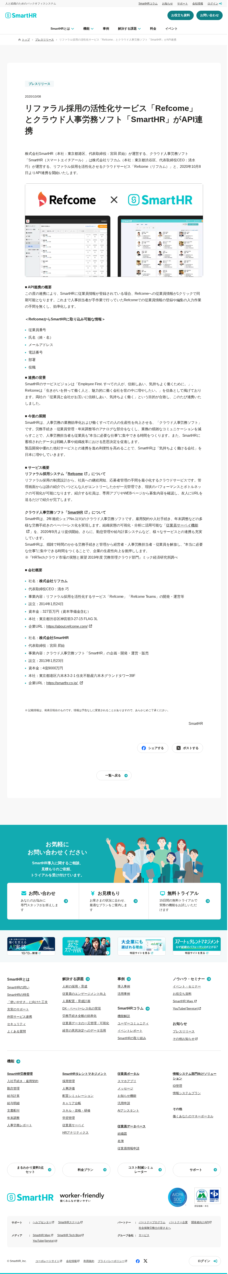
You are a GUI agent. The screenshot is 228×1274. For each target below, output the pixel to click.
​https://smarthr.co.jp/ (62, 683)
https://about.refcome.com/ (67, 626)
